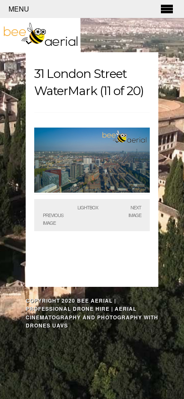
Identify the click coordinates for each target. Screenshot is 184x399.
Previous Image (53, 218)
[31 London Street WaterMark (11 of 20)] (92, 190)
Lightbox (87, 207)
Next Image (134, 211)
